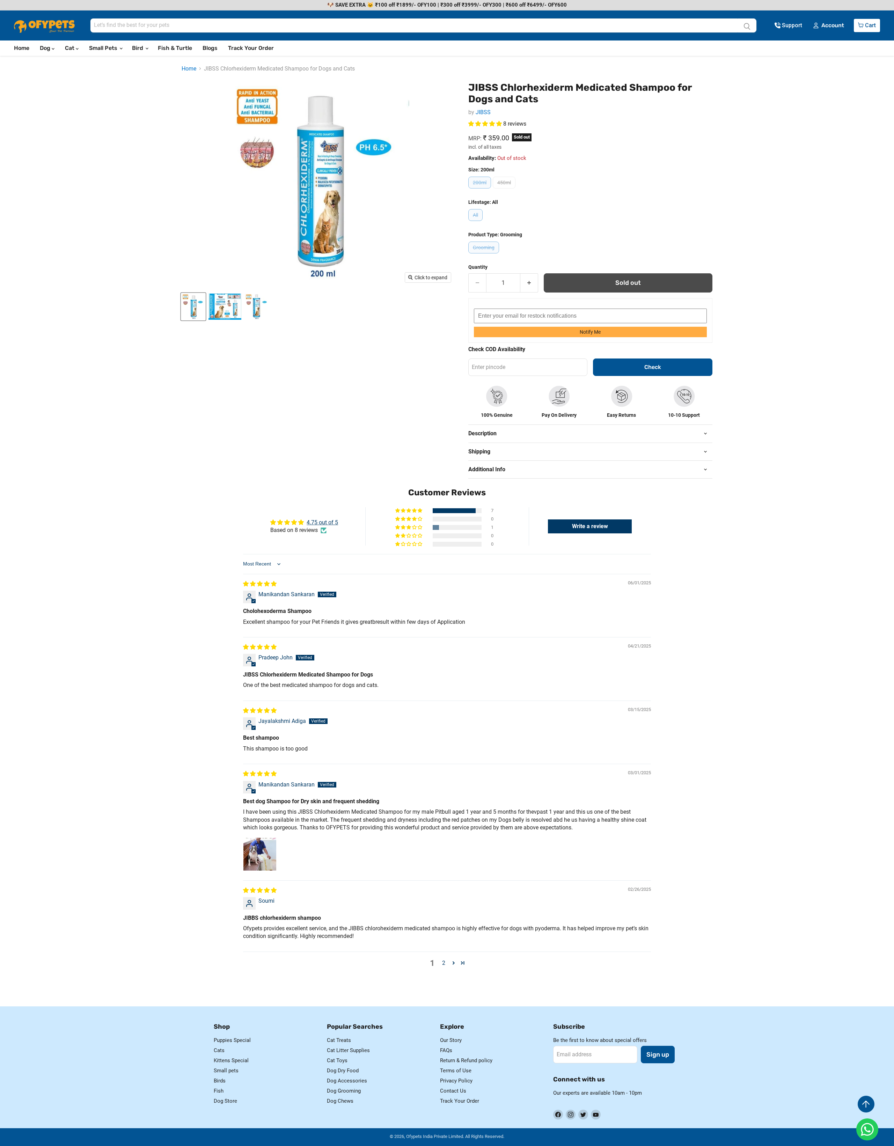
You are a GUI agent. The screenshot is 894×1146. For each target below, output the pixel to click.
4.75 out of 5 (322, 522)
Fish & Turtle (175, 48)
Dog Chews (340, 1101)
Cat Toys (337, 1060)
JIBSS (483, 112)
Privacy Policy (456, 1081)
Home (21, 48)
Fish (219, 1091)
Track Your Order (251, 48)
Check (652, 367)
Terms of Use (455, 1070)
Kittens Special (231, 1060)
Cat (70, 48)
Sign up (657, 1054)
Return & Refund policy (466, 1060)
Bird (138, 48)
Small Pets (104, 48)
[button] (485, 123)
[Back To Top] (866, 1104)
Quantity (478, 267)
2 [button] (443, 963)
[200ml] (480, 190)
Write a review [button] (590, 526)
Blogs (210, 48)
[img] (260, 584)
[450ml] (505, 190)
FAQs (446, 1050)
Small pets (226, 1070)
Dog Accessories (347, 1081)
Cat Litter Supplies (348, 1050)
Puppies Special (232, 1040)
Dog (46, 48)
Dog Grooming (344, 1091)
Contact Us (453, 1091)
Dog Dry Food (343, 1070)
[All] (476, 222)
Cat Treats (339, 1040)
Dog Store (225, 1101)
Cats (219, 1050)
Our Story (451, 1040)
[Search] (747, 25)
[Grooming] (484, 255)
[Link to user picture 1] (260, 854)
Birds (220, 1081)
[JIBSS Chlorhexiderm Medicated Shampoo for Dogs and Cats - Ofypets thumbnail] (193, 306)
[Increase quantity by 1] (529, 283)
